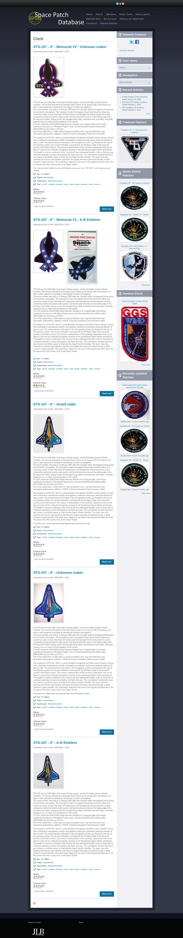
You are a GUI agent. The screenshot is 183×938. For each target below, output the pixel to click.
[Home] (58, 25)
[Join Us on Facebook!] (120, 4)
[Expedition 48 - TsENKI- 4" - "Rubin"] (135, 242)
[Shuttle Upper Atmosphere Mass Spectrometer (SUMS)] (135, 419)
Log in (36, 206)
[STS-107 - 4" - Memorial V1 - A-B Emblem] (48, 275)
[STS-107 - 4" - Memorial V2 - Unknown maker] (48, 100)
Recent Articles (125, 82)
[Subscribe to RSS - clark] (34, 904)
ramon (91, 184)
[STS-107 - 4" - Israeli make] (48, 455)
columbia (51, 184)
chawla (76, 184)
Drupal (38, 922)
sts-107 (44, 184)
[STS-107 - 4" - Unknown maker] (48, 625)
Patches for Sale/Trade (132, 19)
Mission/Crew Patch (55, 181)
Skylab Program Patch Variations (135, 97)
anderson (84, 184)
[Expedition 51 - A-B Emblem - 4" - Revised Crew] (135, 281)
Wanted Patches (108, 23)
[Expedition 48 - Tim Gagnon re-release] (135, 210)
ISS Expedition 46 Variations (133, 107)
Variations (91, 23)
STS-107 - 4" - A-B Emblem (55, 743)
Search (99, 14)
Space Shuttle (48, 177)
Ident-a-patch (143, 14)
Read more (107, 209)
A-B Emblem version (81, 694)
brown (66, 184)
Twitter (131, 42)
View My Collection (126, 51)
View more (146, 285)
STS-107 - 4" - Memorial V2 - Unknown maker (69, 47)
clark (71, 184)
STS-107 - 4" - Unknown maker (58, 573)
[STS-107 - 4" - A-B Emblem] (48, 791)
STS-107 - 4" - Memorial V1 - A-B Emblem (66, 220)
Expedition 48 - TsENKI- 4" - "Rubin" (134, 215)
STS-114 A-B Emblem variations (134, 102)
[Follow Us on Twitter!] (117, 4)
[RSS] (123, 4)
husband (59, 184)
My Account (110, 19)
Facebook (137, 42)
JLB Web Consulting (38, 931)
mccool (97, 184)
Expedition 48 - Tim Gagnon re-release (135, 183)
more (148, 114)
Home (89, 14)
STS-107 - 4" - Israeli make (54, 404)
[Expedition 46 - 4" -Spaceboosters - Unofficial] (135, 161)
